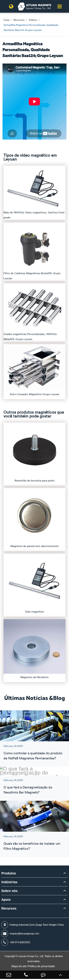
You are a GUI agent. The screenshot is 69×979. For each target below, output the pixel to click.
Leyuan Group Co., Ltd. (31, 956)
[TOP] (60, 975)
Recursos (19, 19)
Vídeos (33, 19)
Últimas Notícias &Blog (34, 697)
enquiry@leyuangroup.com (24, 933)
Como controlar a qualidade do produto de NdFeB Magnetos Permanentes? (33, 755)
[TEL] (25, 975)
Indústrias (9, 882)
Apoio (6, 899)
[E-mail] (8, 975)
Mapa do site (19, 966)
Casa (6, 19)
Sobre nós (9, 891)
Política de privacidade (41, 966)
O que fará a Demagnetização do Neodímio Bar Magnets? (28, 789)
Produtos (8, 873)
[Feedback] (43, 975)
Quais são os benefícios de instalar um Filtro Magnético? (32, 846)
